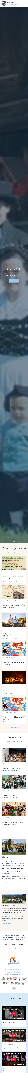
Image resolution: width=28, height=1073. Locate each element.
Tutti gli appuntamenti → (14, 727)
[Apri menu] (25, 3)
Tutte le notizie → (14, 831)
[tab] (12, 541)
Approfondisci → (5, 883)
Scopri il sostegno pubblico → (14, 948)
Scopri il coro (14, 280)
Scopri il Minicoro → (6, 923)
